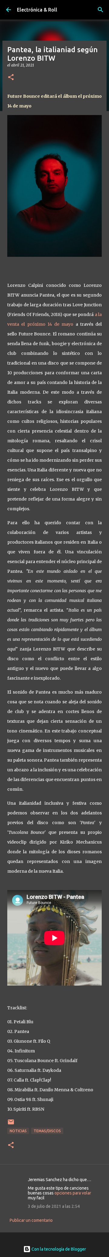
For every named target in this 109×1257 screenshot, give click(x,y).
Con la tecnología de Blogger (58, 1249)
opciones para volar (72, 1193)
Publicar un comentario (31, 1220)
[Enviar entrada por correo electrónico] (11, 1124)
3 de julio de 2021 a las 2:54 (54, 1206)
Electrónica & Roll (37, 9)
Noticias (18, 1131)
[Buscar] (100, 9)
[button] (11, 77)
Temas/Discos (47, 1131)
